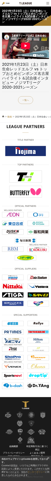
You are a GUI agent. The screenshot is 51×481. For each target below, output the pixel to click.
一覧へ (25, 100)
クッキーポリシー (36, 472)
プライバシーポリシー (14, 452)
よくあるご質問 (37, 452)
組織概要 (13, 446)
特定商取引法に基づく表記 (37, 448)
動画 (9, 116)
